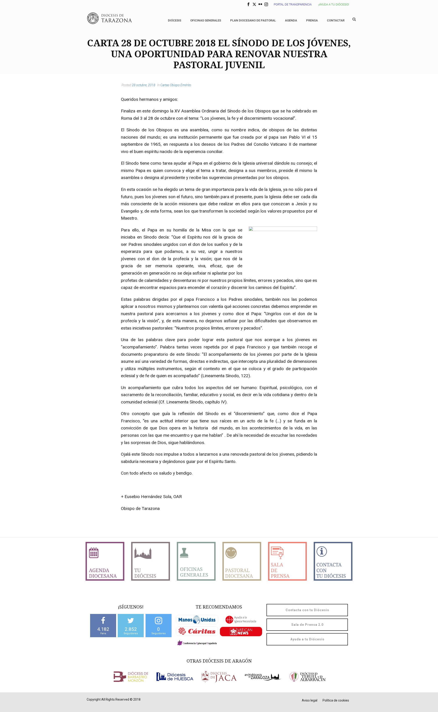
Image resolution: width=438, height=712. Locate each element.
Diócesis (174, 20)
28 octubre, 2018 (143, 85)
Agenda (291, 20)
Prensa (312, 20)
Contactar (335, 20)
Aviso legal (309, 700)
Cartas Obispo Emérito (175, 85)
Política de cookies (336, 700)
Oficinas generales (205, 20)
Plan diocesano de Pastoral (253, 20)
